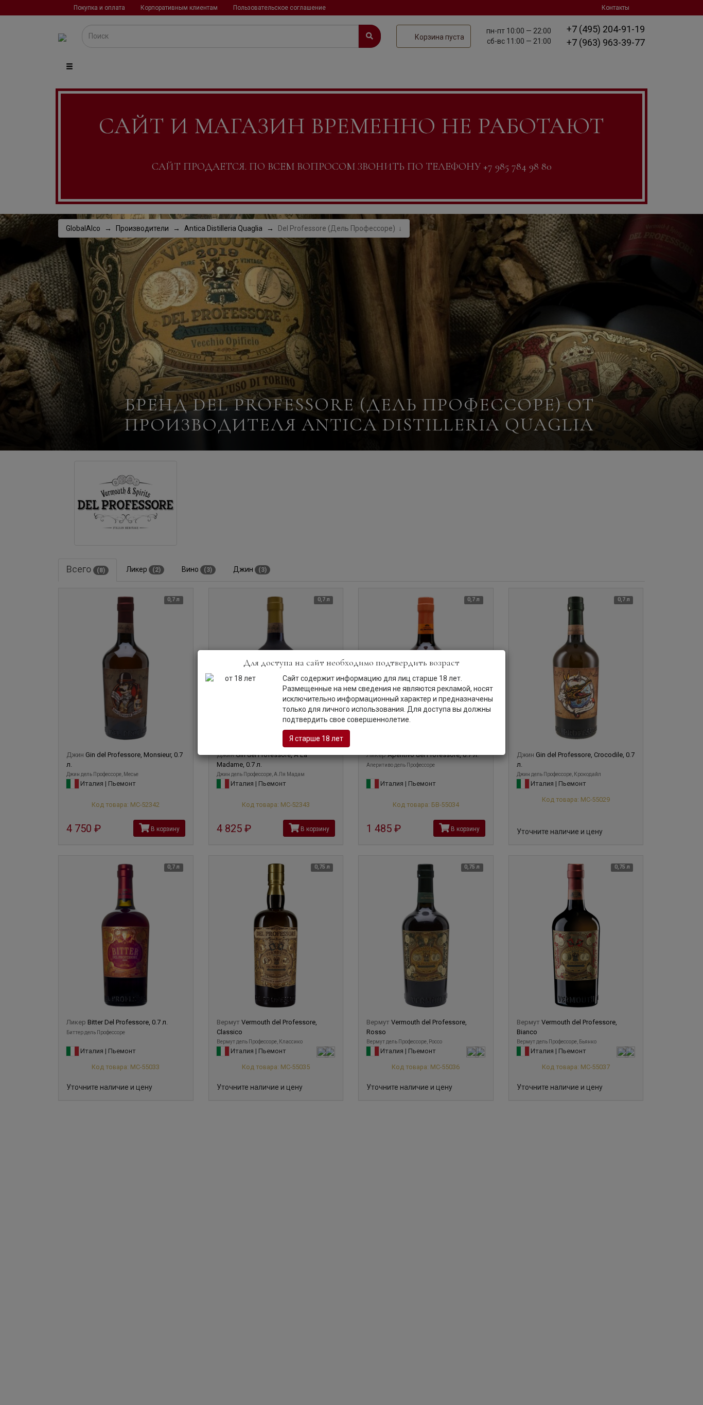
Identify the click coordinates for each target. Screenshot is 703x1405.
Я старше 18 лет (316, 738)
